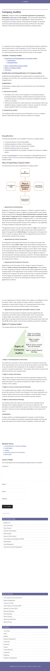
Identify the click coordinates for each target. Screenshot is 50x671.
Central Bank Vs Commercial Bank (15, 446)
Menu (26, 1)
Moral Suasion (7, 528)
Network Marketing (9, 611)
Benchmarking (7, 533)
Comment (5, 466)
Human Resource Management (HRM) (14, 539)
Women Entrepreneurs (10, 619)
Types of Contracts (9, 603)
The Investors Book (25, 6)
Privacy (39, 666)
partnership (12, 155)
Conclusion (8, 70)
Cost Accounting (8, 525)
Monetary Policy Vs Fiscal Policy (15, 452)
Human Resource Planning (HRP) (12, 606)
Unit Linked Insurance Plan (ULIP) (13, 598)
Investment (7, 652)
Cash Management (9, 544)
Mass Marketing (8, 614)
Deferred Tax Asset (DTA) (11, 608)
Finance (6, 647)
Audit (5, 633)
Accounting (7, 631)
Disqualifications (12, 63)
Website (4, 499)
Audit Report (9, 448)
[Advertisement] (25, 36)
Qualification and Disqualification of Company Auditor (21, 58)
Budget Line (7, 523)
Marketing (6, 655)
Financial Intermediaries (10, 531)
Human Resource (8, 650)
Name (4, 484)
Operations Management (10, 658)
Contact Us (29, 666)
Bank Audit (8, 454)
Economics (6, 644)
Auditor (7, 450)
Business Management (10, 639)
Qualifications (11, 60)
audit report (13, 17)
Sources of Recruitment (10, 536)
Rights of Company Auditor (13, 68)
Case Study (7, 641)
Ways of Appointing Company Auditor (16, 66)
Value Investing (8, 616)
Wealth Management (9, 600)
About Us (35, 666)
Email (4, 491)
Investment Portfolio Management (13, 547)
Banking (6, 636)
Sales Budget (7, 541)
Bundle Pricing (8, 622)
